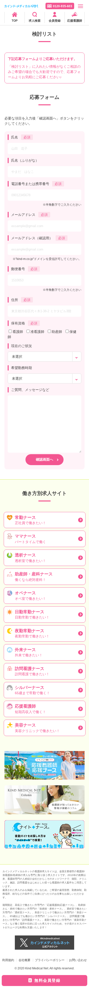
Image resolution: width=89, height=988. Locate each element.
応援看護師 (74, 20)
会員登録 (55, 20)
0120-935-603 (62, 6)
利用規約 (8, 960)
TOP (15, 20)
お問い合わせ (78, 960)
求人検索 (35, 20)
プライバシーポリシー (50, 960)
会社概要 (24, 960)
